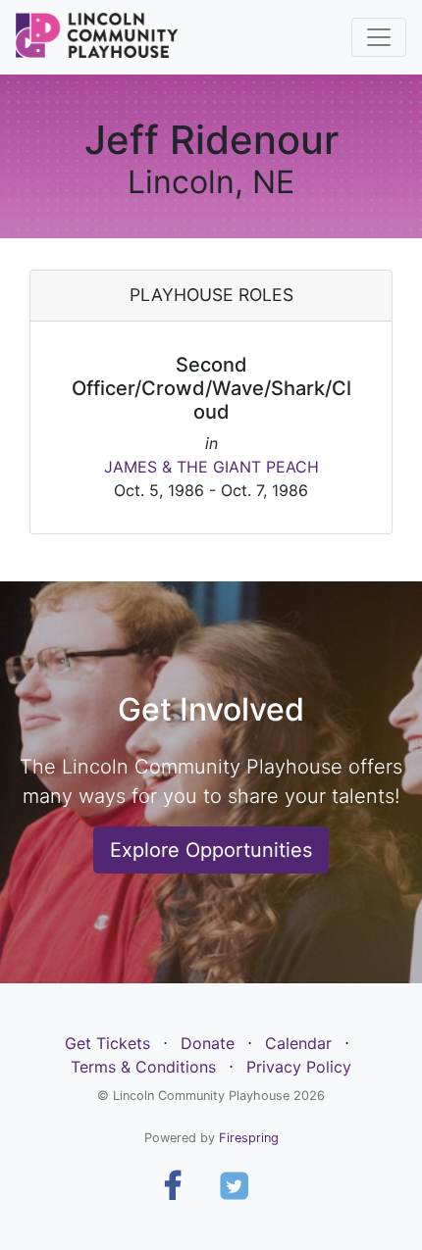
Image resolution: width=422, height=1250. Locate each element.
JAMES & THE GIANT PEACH (211, 466)
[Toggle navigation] (378, 37)
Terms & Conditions (143, 1066)
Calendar (298, 1043)
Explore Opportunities (211, 850)
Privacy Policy (298, 1066)
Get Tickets (107, 1043)
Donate (208, 1043)
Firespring (249, 1137)
